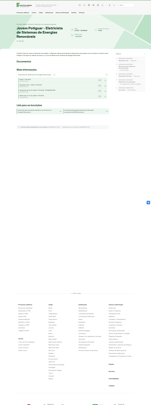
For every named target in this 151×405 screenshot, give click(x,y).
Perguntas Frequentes (115, 336)
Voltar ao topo (77, 293)
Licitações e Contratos (115, 325)
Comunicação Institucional (86, 316)
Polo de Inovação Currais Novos (88, 350)
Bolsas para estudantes (25, 308)
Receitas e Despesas (115, 322)
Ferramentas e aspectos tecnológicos (120, 345)
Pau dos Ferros (53, 359)
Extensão (81, 325)
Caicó (50, 311)
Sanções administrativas (116, 342)
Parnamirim (79, 36)
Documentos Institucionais (117, 353)
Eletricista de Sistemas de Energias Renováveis (36, 75)
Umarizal (51, 376)
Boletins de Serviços (115, 348)
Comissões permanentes (86, 313)
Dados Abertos (113, 339)
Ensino (80, 319)
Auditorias (112, 316)
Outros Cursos (22, 350)
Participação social (114, 313)
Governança (82, 333)
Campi (41, 12)
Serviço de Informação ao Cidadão (119, 333)
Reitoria (50, 379)
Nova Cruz (51, 350)
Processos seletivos (23, 12)
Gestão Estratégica (84, 330)
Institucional (49, 12)
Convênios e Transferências (117, 319)
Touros (50, 373)
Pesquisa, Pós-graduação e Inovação (90, 336)
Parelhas (51, 353)
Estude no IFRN (23, 313)
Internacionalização (24, 319)
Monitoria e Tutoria (24, 322)
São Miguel (51, 367)
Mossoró (51, 336)
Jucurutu (51, 328)
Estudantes (82, 322)
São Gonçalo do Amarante (56, 365)
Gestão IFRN (22, 316)
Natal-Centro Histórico (55, 342)
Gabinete (81, 328)
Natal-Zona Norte (53, 348)
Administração (83, 311)
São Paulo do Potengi (54, 370)
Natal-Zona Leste (53, 345)
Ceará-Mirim (52, 316)
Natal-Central (52, 339)
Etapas (118, 54)
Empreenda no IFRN (24, 311)
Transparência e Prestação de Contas (120, 356)
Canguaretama (52, 313)
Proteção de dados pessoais (117, 350)
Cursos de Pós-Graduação (26, 342)
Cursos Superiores (24, 345)
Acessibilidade (114, 378)
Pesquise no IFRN (23, 325)
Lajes (50, 330)
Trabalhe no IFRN (23, 330)
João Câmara (52, 325)
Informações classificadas (117, 330)
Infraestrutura (83, 348)
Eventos (73, 12)
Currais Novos (52, 319)
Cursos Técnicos (23, 348)
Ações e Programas (115, 311)
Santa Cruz (51, 362)
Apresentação (83, 308)
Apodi (50, 308)
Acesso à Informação (62, 12)
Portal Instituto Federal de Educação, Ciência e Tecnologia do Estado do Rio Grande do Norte (24, 5)
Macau (50, 333)
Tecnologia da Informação (86, 342)
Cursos (34, 12)
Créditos (112, 386)
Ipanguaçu (51, 322)
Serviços (82, 12)
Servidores (21, 328)
